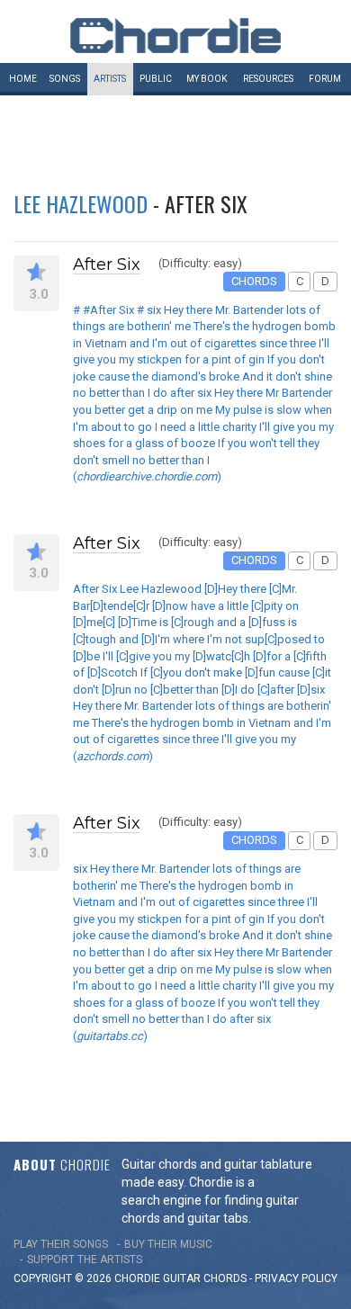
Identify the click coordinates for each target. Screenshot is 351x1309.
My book (206, 79)
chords (225, 1278)
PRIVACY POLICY (296, 1278)
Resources (268, 79)
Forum (325, 79)
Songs (65, 79)
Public (156, 79)
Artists (110, 79)
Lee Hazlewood (81, 203)
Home (23, 79)
